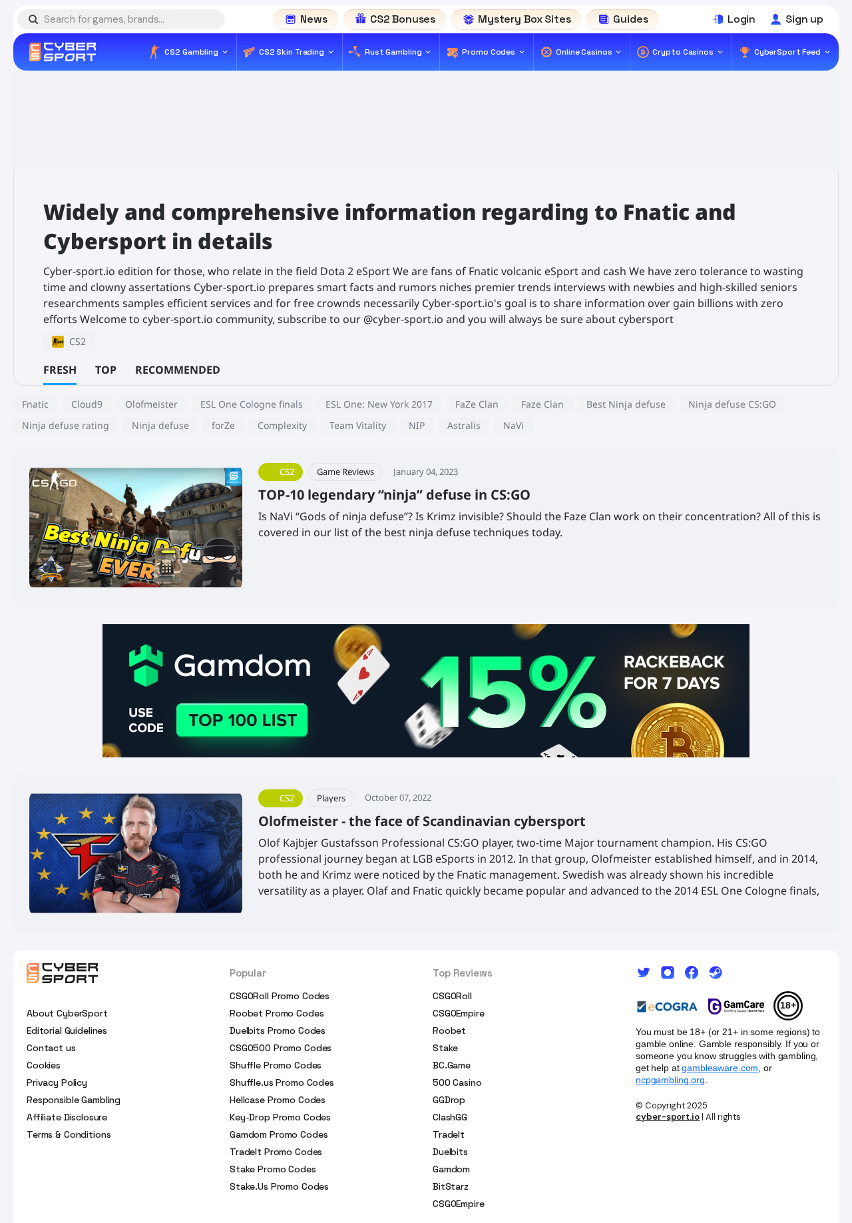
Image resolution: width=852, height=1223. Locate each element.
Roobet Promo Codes (276, 1013)
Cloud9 (87, 404)
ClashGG (450, 1117)
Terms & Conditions (68, 1134)
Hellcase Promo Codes (277, 1100)
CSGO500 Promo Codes (280, 1048)
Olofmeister (151, 404)
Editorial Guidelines (67, 1030)
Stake (445, 1048)
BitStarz (451, 1186)
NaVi (513, 425)
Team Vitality (357, 425)
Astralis (464, 425)
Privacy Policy (57, 1082)
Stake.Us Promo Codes (279, 1186)
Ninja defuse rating (65, 425)
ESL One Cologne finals (251, 404)
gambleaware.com (720, 1067)
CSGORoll (452, 996)
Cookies (44, 1065)
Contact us (51, 1048)
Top (105, 369)
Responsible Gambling (73, 1100)
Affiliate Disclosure (67, 1117)
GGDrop (449, 1100)
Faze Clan (542, 404)
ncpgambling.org (670, 1079)
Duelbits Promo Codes (277, 1030)
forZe (223, 425)
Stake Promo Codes (273, 1169)
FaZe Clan (477, 404)
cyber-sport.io (668, 1116)
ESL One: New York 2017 (379, 404)
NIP (417, 425)
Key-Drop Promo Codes (280, 1117)
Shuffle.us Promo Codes (282, 1082)
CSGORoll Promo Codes (279, 996)
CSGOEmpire (459, 1013)
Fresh (60, 369)
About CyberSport (67, 1013)
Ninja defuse (160, 425)
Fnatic (35, 404)
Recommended (177, 369)
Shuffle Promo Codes (275, 1065)
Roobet (449, 1030)
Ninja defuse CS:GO (732, 404)
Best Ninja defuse (626, 404)
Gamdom (451, 1169)
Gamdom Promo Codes (278, 1134)
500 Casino (457, 1082)
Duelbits (450, 1152)
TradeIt (449, 1134)
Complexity (282, 425)
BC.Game (452, 1065)
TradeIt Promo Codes (276, 1152)
